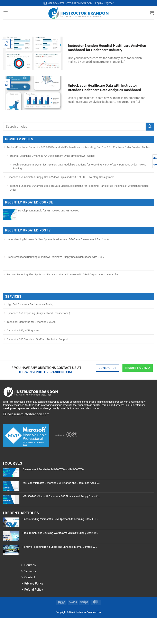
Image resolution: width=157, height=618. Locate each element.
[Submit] (150, 127)
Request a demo (137, 367)
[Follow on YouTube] (74, 434)
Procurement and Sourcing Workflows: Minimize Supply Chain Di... (60, 532)
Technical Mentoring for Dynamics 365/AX (31, 321)
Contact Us (107, 367)
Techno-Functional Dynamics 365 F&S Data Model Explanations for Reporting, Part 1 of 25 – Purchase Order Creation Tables (78, 147)
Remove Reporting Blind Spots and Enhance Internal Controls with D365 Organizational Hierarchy (62, 274)
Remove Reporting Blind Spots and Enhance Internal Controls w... (59, 546)
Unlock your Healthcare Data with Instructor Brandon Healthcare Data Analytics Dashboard (104, 88)
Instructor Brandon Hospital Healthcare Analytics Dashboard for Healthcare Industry (107, 48)
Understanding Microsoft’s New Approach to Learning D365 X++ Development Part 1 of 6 (58, 239)
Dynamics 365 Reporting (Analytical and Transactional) (38, 313)
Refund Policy (33, 589)
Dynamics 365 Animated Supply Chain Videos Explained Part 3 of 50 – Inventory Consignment (60, 177)
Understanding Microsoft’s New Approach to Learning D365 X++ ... (60, 519)
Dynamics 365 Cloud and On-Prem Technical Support (37, 339)
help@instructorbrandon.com (45, 372)
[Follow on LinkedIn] (69, 434)
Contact (29, 577)
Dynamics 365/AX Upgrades (23, 330)
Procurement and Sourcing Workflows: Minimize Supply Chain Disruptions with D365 (55, 256)
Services (30, 571)
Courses (30, 565)
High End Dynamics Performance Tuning (30, 304)
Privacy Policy (33, 583)
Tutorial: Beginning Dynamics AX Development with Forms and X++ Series (52, 155)
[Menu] (5, 13)
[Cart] (152, 12)
